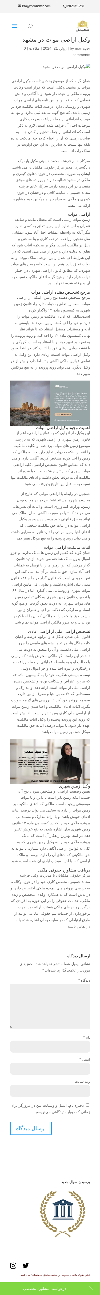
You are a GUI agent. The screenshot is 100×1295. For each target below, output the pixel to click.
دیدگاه (84, 980)
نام (86, 1037)
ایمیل (84, 1059)
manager (82, 48)
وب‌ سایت (82, 1081)
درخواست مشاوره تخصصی (44, 1288)
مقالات (34, 48)
